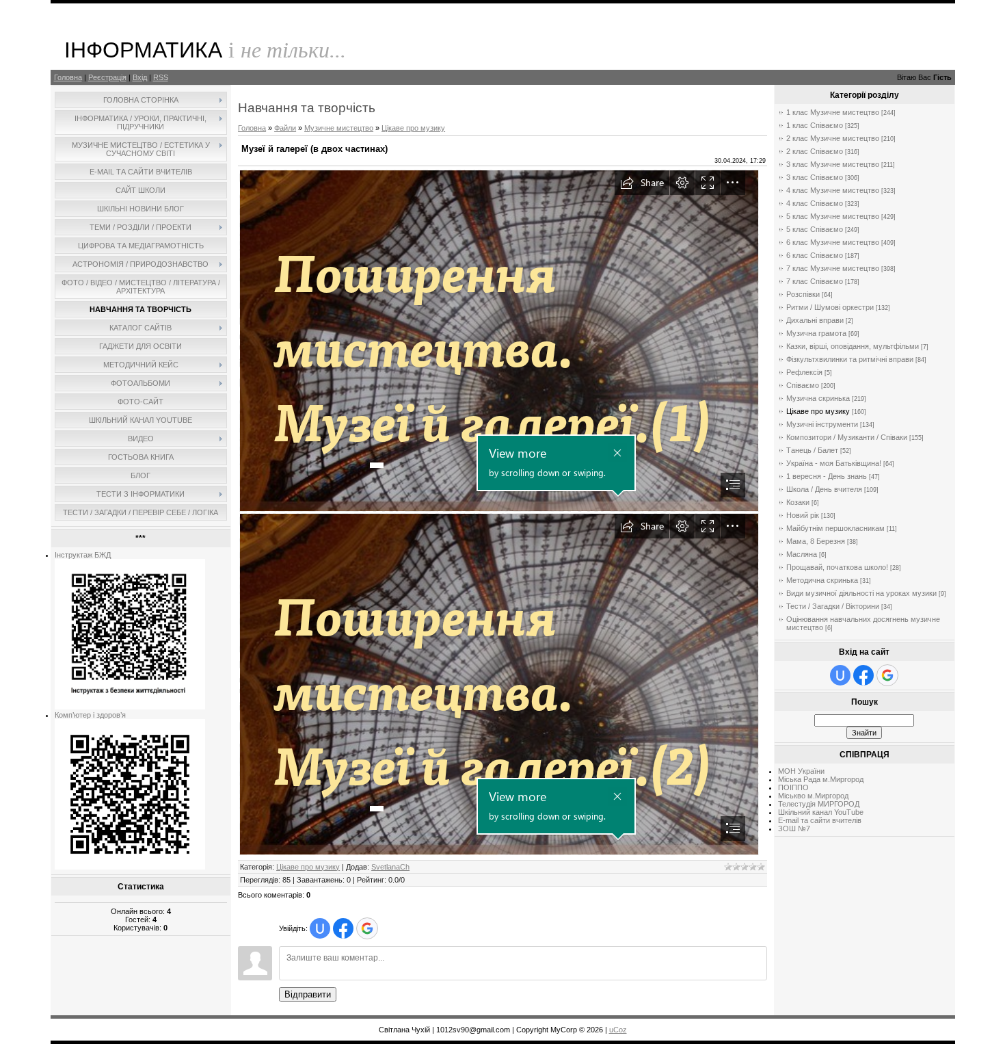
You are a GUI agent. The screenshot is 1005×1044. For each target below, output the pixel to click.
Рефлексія (804, 372)
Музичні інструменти (822, 424)
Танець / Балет (812, 450)
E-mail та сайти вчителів (819, 820)
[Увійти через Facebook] (343, 928)
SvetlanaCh (390, 867)
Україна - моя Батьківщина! (833, 463)
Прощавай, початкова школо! (837, 567)
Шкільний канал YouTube (820, 812)
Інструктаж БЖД (83, 555)
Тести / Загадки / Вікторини (832, 606)
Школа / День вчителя (824, 489)
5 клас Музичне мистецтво (832, 216)
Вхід (140, 77)
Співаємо (802, 385)
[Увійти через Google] (367, 928)
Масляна (801, 554)
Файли (285, 128)
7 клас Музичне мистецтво (832, 268)
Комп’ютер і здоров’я (90, 715)
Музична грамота (816, 333)
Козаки (797, 502)
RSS (160, 77)
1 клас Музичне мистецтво (832, 112)
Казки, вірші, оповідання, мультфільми (852, 346)
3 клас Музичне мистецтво (832, 164)
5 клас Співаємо (814, 229)
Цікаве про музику (413, 128)
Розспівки (803, 294)
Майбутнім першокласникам (835, 528)
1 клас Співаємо (814, 125)
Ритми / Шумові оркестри (830, 307)
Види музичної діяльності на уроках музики (861, 593)
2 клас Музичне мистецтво (832, 138)
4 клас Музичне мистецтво (832, 190)
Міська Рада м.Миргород (820, 779)
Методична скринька (822, 580)
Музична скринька (818, 398)
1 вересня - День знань (826, 476)
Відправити (307, 994)
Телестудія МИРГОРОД (818, 804)
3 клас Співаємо (814, 177)
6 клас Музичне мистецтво (832, 242)
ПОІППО (793, 787)
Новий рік (802, 515)
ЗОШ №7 (794, 828)
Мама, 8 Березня (815, 541)
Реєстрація (107, 77)
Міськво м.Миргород (813, 796)
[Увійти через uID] (320, 928)
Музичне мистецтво (338, 128)
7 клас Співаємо (814, 281)
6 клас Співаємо (814, 255)
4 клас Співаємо (814, 203)
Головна (68, 77)
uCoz (618, 1030)
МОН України (801, 771)
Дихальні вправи (815, 320)
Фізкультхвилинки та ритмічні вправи (849, 359)
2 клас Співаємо (814, 151)
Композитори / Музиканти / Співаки (846, 437)
